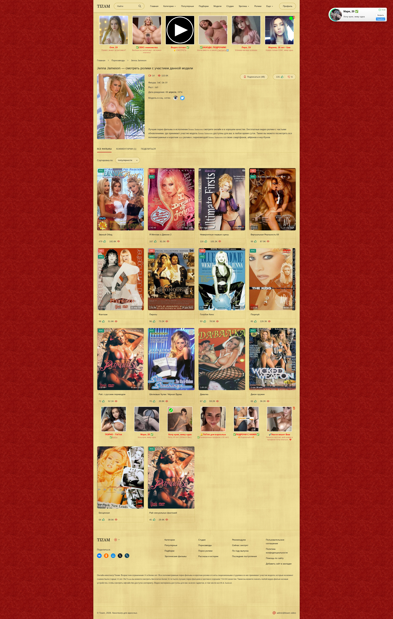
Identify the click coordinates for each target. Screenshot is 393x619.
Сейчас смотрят (240, 545)
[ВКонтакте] (99, 555)
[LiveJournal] (127, 555)
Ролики (257, 6)
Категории (170, 540)
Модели (218, 6)
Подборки (204, 6)
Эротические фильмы (176, 556)
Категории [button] (168, 6)
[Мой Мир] (113, 555)
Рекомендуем (239, 540)
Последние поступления (244, 556)
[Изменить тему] (117, 540)
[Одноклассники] (106, 555)
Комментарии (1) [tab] (126, 149)
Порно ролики (205, 551)
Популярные (187, 6)
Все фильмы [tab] (104, 149)
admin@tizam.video (286, 613)
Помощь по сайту (275, 558)
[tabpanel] (196, 337)
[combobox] (127, 160)
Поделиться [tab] (148, 149)
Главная (154, 6)
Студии (230, 6)
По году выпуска (240, 551)
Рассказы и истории (208, 556)
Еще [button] (268, 6)
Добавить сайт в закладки (279, 563)
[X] (120, 555)
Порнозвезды (118, 60)
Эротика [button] (243, 6)
